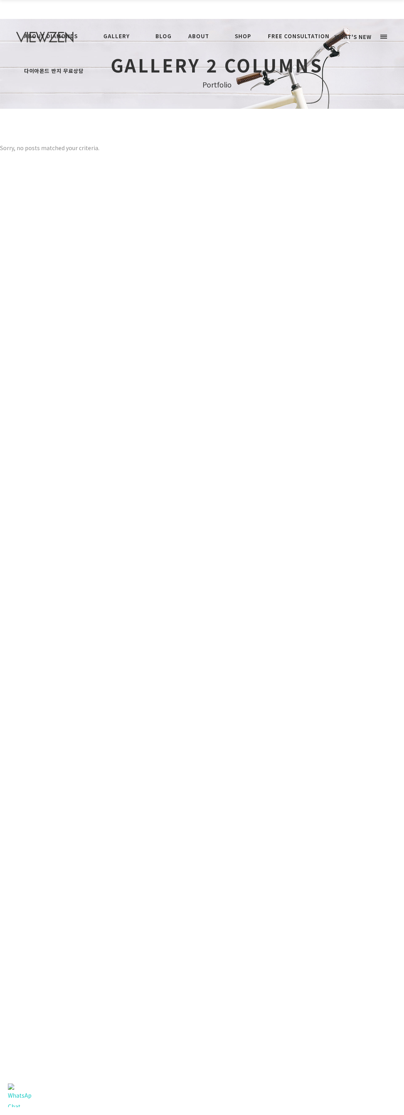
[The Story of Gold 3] (148, 286)
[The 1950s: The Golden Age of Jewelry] (148, 737)
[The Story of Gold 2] (148, 342)
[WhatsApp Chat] (20, 1095)
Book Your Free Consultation (202, 9)
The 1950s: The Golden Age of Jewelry (181, 466)
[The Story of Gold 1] (148, 397)
